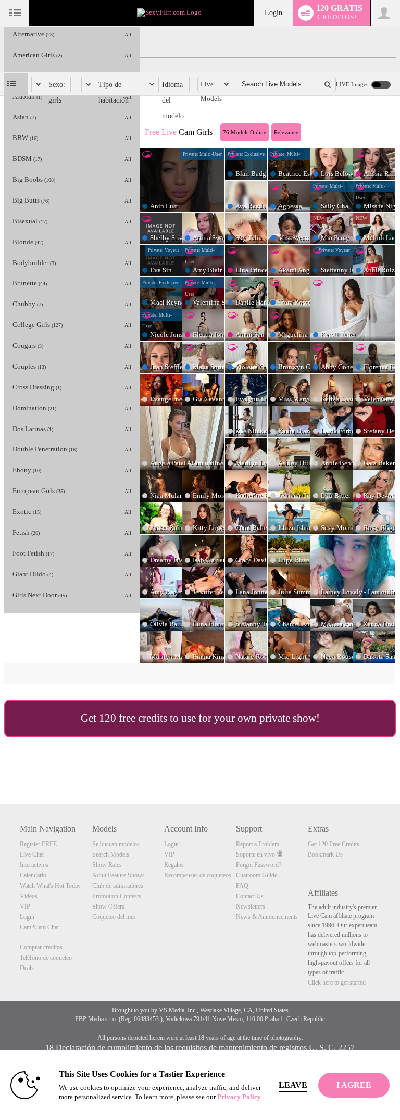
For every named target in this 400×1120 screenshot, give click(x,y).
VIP (25, 906)
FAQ (242, 885)
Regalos (174, 865)
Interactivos (34, 865)
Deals (27, 968)
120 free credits (133, 718)
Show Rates (107, 865)
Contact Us (250, 896)
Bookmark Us (325, 854)
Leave (293, 1084)
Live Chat (32, 854)
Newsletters (250, 906)
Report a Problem (257, 844)
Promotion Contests (116, 896)
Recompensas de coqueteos (197, 875)
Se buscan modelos (116, 844)
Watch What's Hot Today (50, 885)
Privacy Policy (239, 1097)
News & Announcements (267, 917)
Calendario (33, 875)
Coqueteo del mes (114, 917)
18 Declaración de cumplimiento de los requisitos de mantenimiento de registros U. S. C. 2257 (200, 1047)
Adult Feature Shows (118, 875)
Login (273, 13)
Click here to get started (337, 982)
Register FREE (38, 844)
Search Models (110, 854)
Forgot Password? (258, 865)
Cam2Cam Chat (39, 927)
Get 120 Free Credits (333, 844)
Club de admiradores (117, 885)
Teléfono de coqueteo (46, 957)
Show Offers (108, 906)
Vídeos (29, 896)
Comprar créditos (41, 947)
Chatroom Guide (256, 875)
